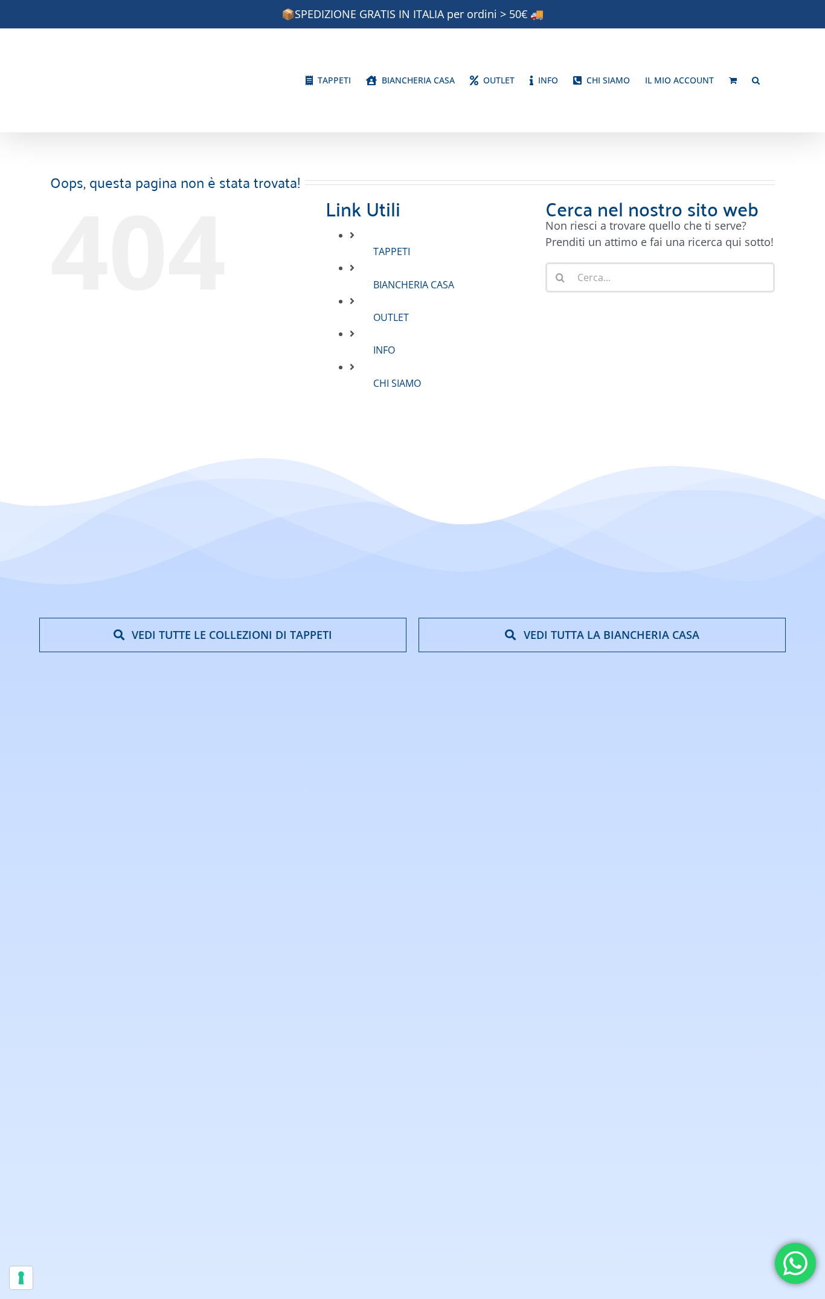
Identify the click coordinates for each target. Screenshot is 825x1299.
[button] (756, 80)
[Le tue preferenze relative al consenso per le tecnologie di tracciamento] (21, 1277)
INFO (384, 350)
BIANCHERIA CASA (413, 284)
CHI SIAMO (397, 383)
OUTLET (391, 317)
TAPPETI (391, 251)
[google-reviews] (739, 906)
